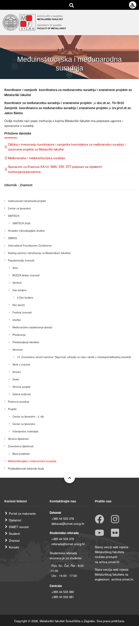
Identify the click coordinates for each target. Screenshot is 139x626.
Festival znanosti (22, 312)
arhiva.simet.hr (109, 561)
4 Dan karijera (25, 297)
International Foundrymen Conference (30, 245)
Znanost (14, 540)
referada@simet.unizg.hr (68, 544)
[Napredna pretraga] (71, 5)
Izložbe (16, 320)
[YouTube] (99, 533)
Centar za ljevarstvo (19, 208)
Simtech (17, 282)
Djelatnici (15, 520)
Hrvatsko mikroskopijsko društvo (26, 230)
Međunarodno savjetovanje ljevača (32, 327)
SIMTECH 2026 (21, 223)
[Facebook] (99, 519)
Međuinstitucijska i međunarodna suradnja (32, 461)
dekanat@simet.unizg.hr (67, 523)
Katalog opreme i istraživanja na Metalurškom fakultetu (39, 253)
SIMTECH (13, 216)
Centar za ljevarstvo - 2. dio (28, 416)
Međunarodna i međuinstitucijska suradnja (36, 158)
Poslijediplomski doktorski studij (26, 468)
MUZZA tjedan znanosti (25, 275)
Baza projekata (21, 453)
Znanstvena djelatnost (20, 446)
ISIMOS (12, 238)
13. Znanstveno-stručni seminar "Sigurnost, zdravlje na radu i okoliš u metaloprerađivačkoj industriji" (74, 357)
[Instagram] (115, 519)
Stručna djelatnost (18, 439)
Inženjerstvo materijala (25, 431)
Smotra (16, 372)
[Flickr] (115, 533)
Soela (15, 379)
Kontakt (14, 547)
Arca (15, 268)
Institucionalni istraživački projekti (27, 201)
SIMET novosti (19, 526)
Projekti (12, 409)
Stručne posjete (21, 387)
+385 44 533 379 (62, 538)
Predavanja (19, 334)
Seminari (17, 349)
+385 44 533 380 (62, 591)
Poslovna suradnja (18, 401)
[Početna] (34, 22)
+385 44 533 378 (62, 518)
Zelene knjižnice (21, 394)
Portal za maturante (22, 513)
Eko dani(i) (18, 305)
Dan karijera (19, 290)
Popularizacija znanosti (21, 260)
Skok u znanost (21, 364)
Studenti (14, 533)
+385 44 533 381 (62, 596)
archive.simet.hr (122, 579)
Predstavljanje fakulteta (25, 342)
